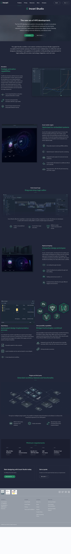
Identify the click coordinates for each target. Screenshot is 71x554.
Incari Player (27, 504)
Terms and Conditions (29, 509)
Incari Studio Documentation (51, 505)
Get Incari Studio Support (52, 509)
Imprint (38, 509)
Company (44, 2)
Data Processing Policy (40, 515)
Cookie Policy (39, 512)
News (38, 2)
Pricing (25, 2)
